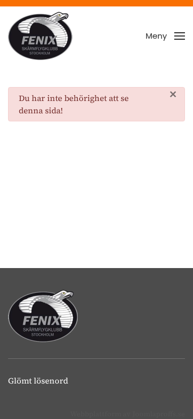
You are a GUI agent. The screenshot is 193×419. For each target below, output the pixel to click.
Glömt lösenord (38, 380)
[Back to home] (40, 36)
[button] (165, 36)
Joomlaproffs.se (158, 413)
